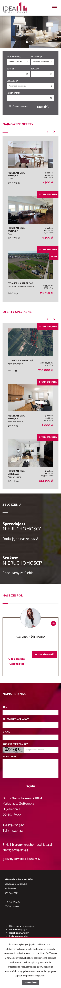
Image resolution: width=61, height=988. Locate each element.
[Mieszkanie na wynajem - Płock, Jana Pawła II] (30, 406)
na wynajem (21, 926)
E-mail (6, 732)
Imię (5, 707)
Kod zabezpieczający (15, 744)
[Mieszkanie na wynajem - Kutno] (30, 163)
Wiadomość (10, 757)
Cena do (35, 69)
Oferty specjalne (17, 312)
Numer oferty (13, 93)
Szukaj (41, 107)
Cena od (11, 69)
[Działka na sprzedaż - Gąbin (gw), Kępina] (30, 351)
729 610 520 (17, 659)
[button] (47, 133)
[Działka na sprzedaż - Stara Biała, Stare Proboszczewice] (30, 274)
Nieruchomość (14, 57)
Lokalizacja (12, 81)
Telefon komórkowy (16, 719)
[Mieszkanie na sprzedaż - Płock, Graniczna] (30, 461)
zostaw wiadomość (44, 654)
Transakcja (36, 57)
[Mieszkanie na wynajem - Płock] (30, 218)
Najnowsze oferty (18, 124)
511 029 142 (17, 664)
